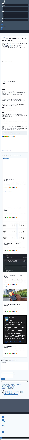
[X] (3, 136)
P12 (2, 150)
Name (14, 372)
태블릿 (10, 150)
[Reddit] (6, 136)
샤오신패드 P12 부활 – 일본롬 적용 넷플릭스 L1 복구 (13, 133)
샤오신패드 (7, 150)
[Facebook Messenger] (9, 136)
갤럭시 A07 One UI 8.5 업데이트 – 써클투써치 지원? (9, 385)
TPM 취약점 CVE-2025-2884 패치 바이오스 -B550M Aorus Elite (12, 395)
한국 (3, 10)
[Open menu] (1, 29)
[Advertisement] (14, 55)
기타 (3, 16)
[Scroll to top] (27, 435)
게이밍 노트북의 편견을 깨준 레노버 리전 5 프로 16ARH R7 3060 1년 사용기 (11, 155)
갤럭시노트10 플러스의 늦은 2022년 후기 (11, 179)
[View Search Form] (2, 24)
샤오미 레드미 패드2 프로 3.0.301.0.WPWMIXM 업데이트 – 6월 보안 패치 (11, 384)
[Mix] (7, 136)
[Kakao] (4, 136)
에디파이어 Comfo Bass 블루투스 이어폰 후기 (8, 386)
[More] (14, 136)
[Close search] (1, 437)
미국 (2, 421)
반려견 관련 (4, 5)
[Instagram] (11, 136)
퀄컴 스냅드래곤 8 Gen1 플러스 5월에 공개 (12, 304)
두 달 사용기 (9, 45)
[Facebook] (2, 136)
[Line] (5, 136)
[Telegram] (13, 136)
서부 (2, 423)
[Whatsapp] (8, 136)
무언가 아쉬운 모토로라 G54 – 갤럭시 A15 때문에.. (7, 153)
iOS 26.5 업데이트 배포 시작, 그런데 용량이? (8, 388)
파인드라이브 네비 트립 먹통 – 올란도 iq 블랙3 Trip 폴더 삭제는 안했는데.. (14, 391)
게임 (2, 21)
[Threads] (12, 136)
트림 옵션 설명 (4, 17)
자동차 (1, 425)
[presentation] (15, 167)
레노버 (4, 150)
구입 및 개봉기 (5, 45)
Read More (5, 219)
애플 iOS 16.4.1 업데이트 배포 (9, 346)
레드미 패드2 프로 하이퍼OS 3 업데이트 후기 (8, 387)
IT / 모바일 (3, 2)
